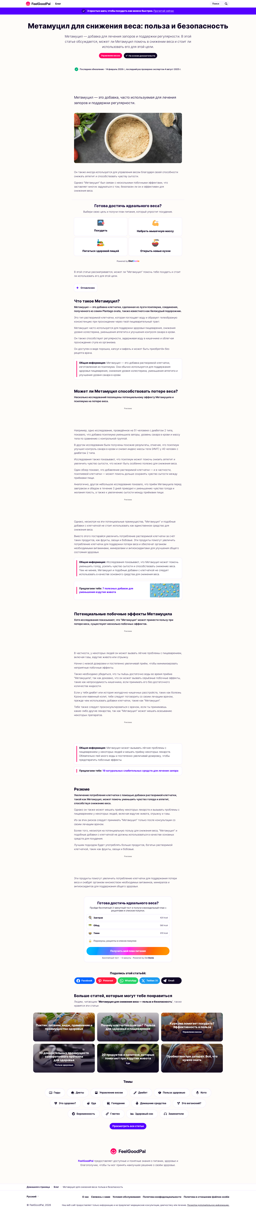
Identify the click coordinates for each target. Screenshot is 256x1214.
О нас (85, 1196)
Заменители (176, 1113)
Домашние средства (153, 1103)
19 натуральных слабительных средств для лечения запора (140, 770)
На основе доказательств (142, 55)
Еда (93, 1103)
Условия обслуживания (126, 1196)
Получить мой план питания (128, 950)
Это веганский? (191, 1103)
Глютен (115, 1113)
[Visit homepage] (128, 1151)
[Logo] (37, 3)
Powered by (128, 261)
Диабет (142, 1092)
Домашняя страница (38, 1187)
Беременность (86, 1113)
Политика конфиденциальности (162, 1196)
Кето (204, 1092)
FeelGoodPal (85, 1160)
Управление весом (110, 55)
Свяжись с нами (100, 1196)
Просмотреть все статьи (128, 1126)
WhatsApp (130, 980)
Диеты (80, 1092)
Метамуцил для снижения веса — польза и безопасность (101, 3)
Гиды (57, 1092)
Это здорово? (67, 1103)
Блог (58, 3)
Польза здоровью (174, 1092)
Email (171, 980)
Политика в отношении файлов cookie (206, 1196)
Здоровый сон (144, 1113)
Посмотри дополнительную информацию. (208, 1205)
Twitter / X (152, 980)
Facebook (86, 980)
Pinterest (108, 980)
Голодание (118, 1103)
